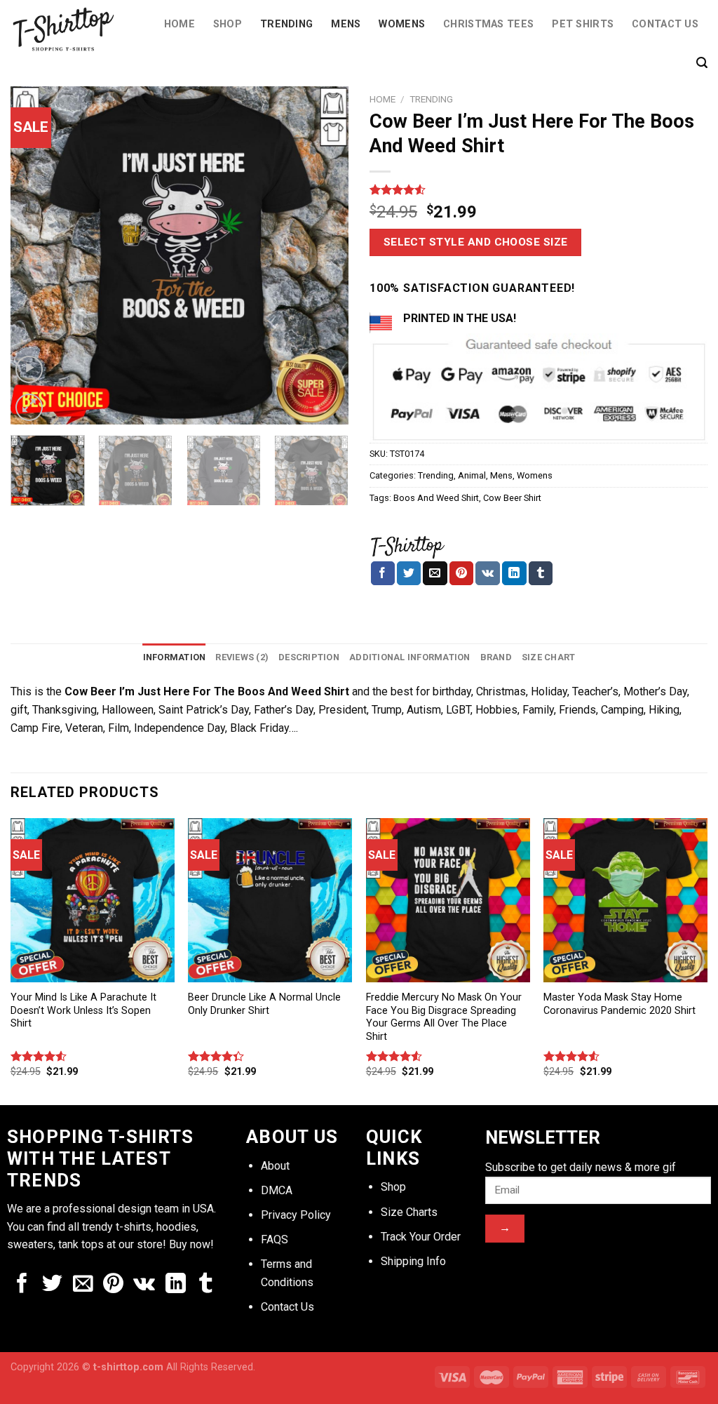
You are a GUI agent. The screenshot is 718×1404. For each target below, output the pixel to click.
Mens (345, 24)
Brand (496, 657)
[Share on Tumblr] (541, 573)
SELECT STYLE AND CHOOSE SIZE (476, 242)
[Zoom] (29, 407)
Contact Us (665, 24)
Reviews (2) (242, 657)
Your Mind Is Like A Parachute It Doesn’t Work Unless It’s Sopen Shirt (83, 1010)
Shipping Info (413, 1261)
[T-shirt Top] (407, 545)
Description (308, 657)
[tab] (174, 657)
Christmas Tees (488, 24)
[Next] (324, 255)
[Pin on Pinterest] (461, 573)
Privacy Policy (296, 1215)
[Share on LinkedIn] (514, 573)
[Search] (701, 62)
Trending (286, 24)
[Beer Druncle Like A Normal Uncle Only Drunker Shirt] (270, 900)
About (275, 1165)
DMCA (276, 1190)
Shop (227, 24)
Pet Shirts (583, 24)
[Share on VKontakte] (487, 573)
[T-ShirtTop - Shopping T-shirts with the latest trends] (71, 29)
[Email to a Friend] (435, 573)
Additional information (409, 657)
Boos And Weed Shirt (436, 498)
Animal (472, 475)
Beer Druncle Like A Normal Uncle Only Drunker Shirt (264, 1004)
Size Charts (409, 1212)
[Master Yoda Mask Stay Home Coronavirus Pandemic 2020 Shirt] (625, 900)
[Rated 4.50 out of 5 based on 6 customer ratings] (538, 189)
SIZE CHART (549, 657)
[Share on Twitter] (409, 573)
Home (179, 24)
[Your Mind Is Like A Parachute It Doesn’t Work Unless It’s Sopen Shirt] (93, 900)
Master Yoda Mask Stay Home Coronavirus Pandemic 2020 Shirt (619, 1004)
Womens (402, 24)
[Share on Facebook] (383, 573)
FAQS (274, 1239)
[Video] (29, 369)
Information (174, 657)
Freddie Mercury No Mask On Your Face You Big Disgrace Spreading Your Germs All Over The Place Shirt (444, 1017)
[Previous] (35, 255)
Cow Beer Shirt (512, 498)
